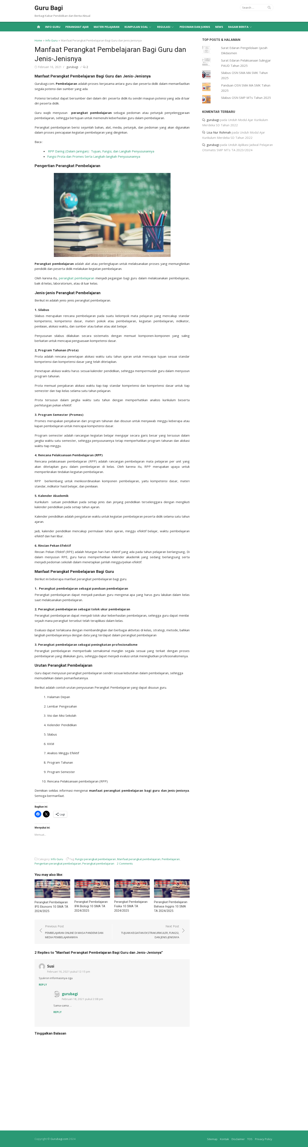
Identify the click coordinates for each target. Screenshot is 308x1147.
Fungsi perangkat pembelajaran (95, 859)
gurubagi (72, 67)
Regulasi (163, 27)
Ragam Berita (238, 27)
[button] (112, 215)
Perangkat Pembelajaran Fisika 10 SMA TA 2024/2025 (131, 906)
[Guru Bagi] (39, 26)
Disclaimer (238, 1139)
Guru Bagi (49, 8)
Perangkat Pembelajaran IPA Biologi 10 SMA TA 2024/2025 (91, 906)
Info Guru (52, 27)
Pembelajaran (171, 859)
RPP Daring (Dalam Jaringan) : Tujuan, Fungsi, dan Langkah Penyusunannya (101, 151)
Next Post (150, 931)
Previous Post (74, 931)
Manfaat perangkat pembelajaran (138, 859)
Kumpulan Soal (136, 27)
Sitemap (212, 1139)
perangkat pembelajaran (76, 278)
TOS (249, 1139)
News (219, 27)
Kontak (224, 1139)
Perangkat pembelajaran (98, 863)
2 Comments (125, 863)
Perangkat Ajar (77, 27)
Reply (43, 984)
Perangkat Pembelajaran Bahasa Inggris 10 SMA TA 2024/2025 (170, 906)
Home (38, 40)
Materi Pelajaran (106, 27)
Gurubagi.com (59, 1139)
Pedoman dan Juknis (195, 27)
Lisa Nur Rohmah (219, 132)
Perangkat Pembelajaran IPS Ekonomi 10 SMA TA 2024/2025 (51, 906)
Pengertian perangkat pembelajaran (58, 863)
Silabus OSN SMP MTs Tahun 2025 (246, 97)
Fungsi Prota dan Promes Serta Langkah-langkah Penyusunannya (93, 156)
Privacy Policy (263, 1139)
